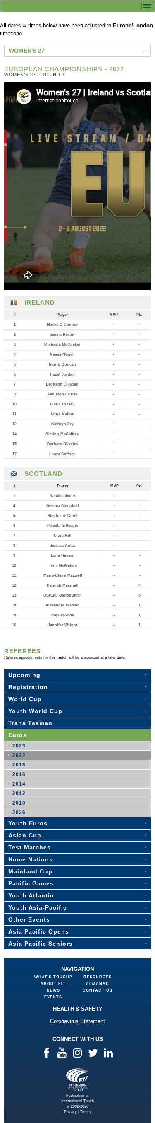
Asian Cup (24, 835)
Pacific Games (31, 883)
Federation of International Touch (77, 1079)
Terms (85, 1112)
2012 (19, 793)
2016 (19, 774)
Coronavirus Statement (77, 1021)
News (53, 990)
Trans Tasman (30, 723)
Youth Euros (28, 823)
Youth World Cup (35, 711)
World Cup (25, 699)
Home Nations (30, 859)
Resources (97, 977)
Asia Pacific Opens (38, 931)
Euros (17, 735)
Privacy (70, 1112)
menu (147, 6)
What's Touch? (53, 977)
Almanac (97, 984)
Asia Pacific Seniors (40, 943)
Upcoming (24, 675)
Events (53, 997)
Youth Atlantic (31, 895)
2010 (19, 803)
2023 (19, 746)
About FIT (53, 984)
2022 (19, 755)
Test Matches (29, 847)
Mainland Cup (30, 871)
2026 (19, 812)
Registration (28, 687)
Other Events (29, 919)
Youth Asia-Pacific (37, 907)
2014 (19, 784)
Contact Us (97, 990)
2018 (19, 765)
